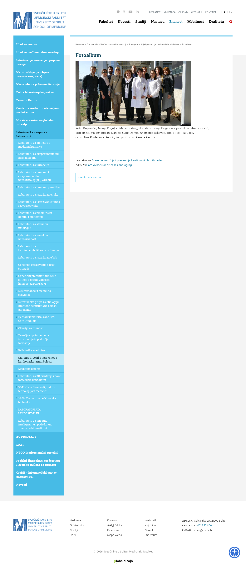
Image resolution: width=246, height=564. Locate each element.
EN (231, 12)
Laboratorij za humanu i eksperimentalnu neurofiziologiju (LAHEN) (34, 176)
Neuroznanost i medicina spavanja (34, 292)
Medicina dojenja (29, 369)
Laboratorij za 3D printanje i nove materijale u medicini (39, 378)
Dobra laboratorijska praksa (35, 92)
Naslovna (75, 520)
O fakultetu (77, 525)
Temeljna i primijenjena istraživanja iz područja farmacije (33, 339)
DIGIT (20, 445)
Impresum (151, 535)
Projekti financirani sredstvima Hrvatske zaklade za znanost (38, 463)
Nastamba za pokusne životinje (38, 84)
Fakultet (106, 21)
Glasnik (183, 12)
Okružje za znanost (30, 328)
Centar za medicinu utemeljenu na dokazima (38, 110)
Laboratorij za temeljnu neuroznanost (33, 237)
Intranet (154, 12)
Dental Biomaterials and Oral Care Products (36, 319)
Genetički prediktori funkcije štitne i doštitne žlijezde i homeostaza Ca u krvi (37, 279)
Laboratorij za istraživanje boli (37, 257)
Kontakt (210, 12)
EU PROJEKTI (26, 437)
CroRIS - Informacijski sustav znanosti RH (36, 475)
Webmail (196, 12)
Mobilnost (195, 21)
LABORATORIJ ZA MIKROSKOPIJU (29, 411)
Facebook (113, 530)
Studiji (140, 21)
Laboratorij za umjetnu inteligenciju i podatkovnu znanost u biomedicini (35, 424)
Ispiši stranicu (89, 177)
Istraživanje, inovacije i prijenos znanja (38, 62)
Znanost (176, 21)
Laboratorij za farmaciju (33, 165)
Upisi (73, 535)
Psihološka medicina (31, 350)
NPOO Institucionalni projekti (37, 453)
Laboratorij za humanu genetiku (39, 187)
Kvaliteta (216, 21)
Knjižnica (170, 12)
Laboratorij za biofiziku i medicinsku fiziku (34, 144)
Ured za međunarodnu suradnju (38, 52)
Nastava (158, 21)
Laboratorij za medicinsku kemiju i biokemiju (35, 215)
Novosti (124, 21)
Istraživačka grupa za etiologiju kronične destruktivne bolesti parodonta (38, 305)
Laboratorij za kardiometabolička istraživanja (38, 248)
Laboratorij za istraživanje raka (38, 194)
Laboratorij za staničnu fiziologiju (33, 226)
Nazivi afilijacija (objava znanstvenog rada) (32, 74)
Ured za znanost (27, 44)
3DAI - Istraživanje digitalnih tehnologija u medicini (36, 389)
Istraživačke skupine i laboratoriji (31, 134)
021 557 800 (204, 525)
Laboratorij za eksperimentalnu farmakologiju (38, 155)
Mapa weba (114, 535)
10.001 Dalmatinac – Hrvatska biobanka (37, 400)
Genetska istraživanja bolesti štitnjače (37, 266)
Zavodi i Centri (26, 100)
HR (223, 12)
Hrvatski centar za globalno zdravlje (35, 122)
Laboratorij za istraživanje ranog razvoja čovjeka (39, 203)
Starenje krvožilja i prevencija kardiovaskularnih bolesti (37, 359)
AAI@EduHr (114, 525)
